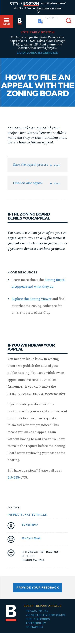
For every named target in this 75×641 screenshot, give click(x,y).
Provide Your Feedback (37, 587)
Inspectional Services (27, 514)
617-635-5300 (30, 525)
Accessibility (36, 623)
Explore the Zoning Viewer (32, 298)
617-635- (14, 477)
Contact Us (34, 627)
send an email (31, 538)
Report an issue (42, 606)
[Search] (67, 21)
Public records (38, 619)
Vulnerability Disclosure (46, 615)
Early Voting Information (37, 52)
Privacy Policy (37, 611)
